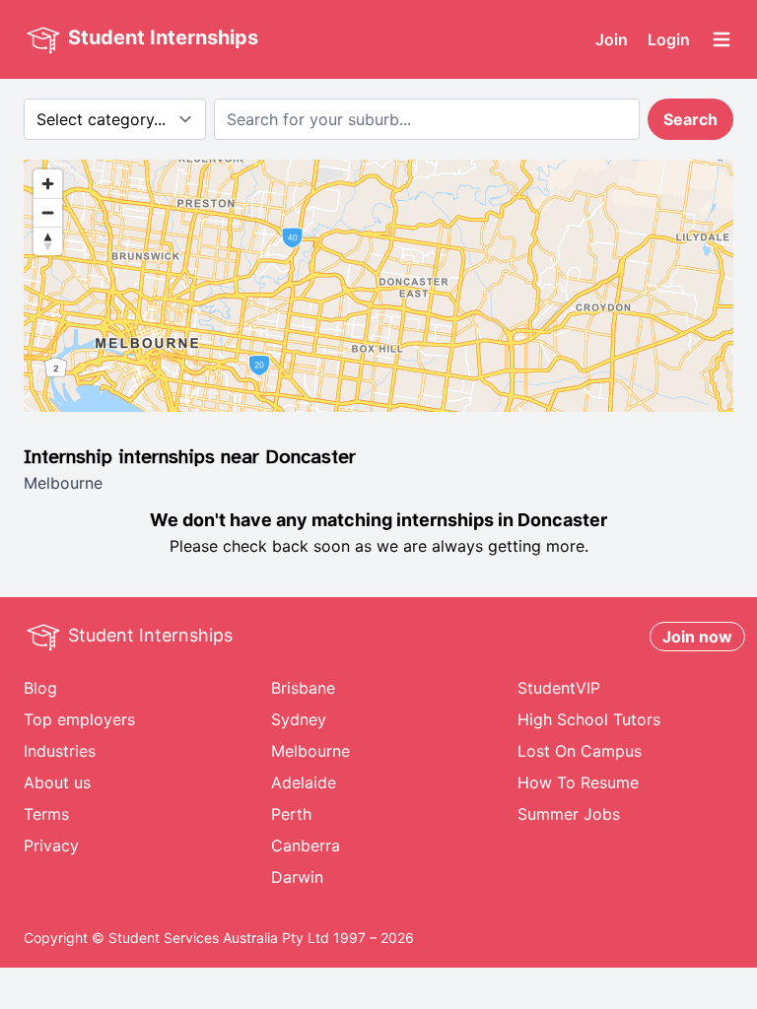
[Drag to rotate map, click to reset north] (48, 241)
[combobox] (427, 119)
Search (690, 119)
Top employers (79, 719)
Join (611, 39)
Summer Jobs (568, 814)
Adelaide (303, 782)
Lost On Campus (579, 751)
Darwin (297, 877)
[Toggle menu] (721, 39)
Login (669, 39)
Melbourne (310, 751)
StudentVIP (558, 688)
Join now (697, 636)
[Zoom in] (48, 183)
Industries (60, 751)
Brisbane (303, 688)
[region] (378, 286)
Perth (291, 814)
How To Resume (578, 782)
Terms (46, 814)
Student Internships (160, 37)
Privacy (51, 845)
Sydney (298, 719)
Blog (40, 688)
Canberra (305, 845)
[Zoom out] (48, 212)
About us (57, 782)
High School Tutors (588, 719)
